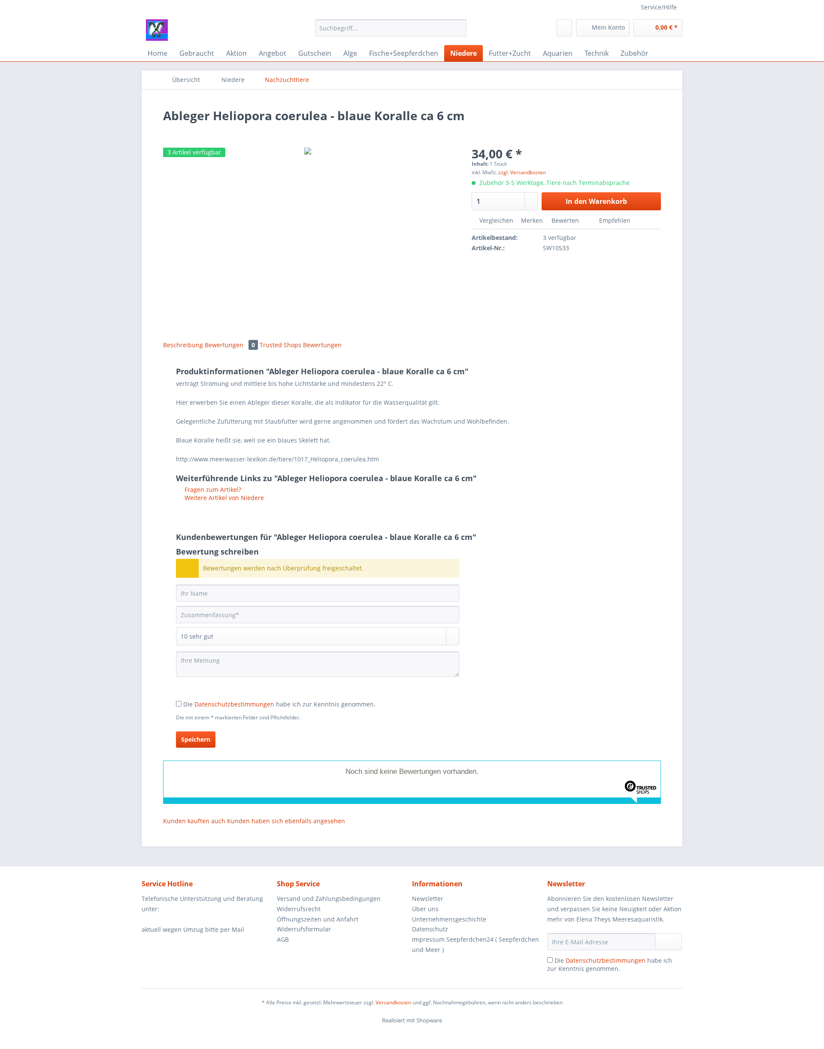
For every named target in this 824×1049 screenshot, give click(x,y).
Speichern (195, 739)
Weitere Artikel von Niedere (223, 498)
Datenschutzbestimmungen (234, 704)
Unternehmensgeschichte (449, 919)
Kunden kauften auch (194, 821)
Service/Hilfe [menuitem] (659, 7)
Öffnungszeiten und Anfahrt (317, 919)
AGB (283, 939)
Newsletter (427, 898)
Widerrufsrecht (299, 909)
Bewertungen (230, 345)
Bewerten (565, 220)
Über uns (425, 909)
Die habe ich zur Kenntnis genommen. (279, 704)
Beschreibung (183, 345)
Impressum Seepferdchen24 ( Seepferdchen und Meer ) (475, 944)
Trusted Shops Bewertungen (301, 345)
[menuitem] (391, 32)
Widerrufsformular (304, 929)
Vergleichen (495, 220)
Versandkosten (393, 1002)
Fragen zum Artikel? (212, 489)
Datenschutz (430, 929)
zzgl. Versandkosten (522, 172)
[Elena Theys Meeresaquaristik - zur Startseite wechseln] (157, 30)
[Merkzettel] (564, 27)
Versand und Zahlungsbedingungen (329, 898)
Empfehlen (613, 220)
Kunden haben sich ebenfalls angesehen (286, 821)
